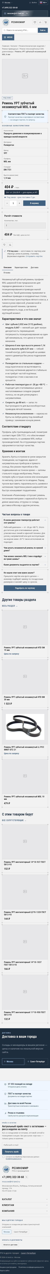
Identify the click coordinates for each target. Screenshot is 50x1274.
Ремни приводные (10, 49)
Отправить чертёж (34, 256)
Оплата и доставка (10, 1245)
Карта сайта (4, 1270)
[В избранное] (4, 244)
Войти (34, 2)
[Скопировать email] (27, 13)
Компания (8, 1211)
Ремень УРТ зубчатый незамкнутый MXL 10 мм (24, 797)
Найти (43, 30)
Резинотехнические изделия (31, 46)
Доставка (34, 267)
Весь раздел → (10, 606)
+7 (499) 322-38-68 (10, 7)
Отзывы (7, 272)
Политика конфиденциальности (31, 1267)
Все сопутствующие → (14, 820)
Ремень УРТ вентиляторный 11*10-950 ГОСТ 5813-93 (25, 1013)
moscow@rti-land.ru (15, 13)
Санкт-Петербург (21, 1232)
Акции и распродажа (8, 1267)
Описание (8, 267)
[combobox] (20, 30)
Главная (5, 46)
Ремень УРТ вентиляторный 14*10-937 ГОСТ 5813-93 (25, 863)
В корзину (34, 203)
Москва (7, 1232)
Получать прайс (12, 1151)
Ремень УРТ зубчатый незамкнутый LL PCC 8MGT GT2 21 (24, 748)
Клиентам (8, 1205)
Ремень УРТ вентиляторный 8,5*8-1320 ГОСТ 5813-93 (25, 913)
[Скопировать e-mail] (23, 1182)
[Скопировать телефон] (26, 1177)
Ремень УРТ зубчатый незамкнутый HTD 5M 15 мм (24, 648)
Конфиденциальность (14, 1159)
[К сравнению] (10, 244)
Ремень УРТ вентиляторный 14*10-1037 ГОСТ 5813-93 (23, 963)
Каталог (14, 46)
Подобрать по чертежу (25, 588)
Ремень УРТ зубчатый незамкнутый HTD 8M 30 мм (24, 698)
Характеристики (21, 267)
